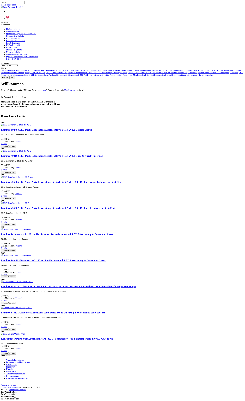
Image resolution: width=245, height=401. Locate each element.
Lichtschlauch (11, 47)
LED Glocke (52, 73)
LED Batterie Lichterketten (79, 70)
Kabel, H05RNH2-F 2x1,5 (36, 73)
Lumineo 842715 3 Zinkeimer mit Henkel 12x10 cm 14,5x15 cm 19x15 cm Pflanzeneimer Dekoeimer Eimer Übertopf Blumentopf (68, 286)
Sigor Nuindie (110, 75)
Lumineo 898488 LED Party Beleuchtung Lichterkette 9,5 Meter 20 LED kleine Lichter (46, 129)
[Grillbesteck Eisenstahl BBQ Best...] (16, 308)
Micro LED (63, 73)
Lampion (237, 70)
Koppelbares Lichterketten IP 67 (47, 70)
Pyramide (64, 70)
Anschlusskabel (93, 73)
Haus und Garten (13, 38)
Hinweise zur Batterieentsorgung (19, 378)
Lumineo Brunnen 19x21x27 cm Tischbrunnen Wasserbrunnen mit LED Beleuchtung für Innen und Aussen (57, 234)
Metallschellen (139, 75)
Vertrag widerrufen (8, 385)
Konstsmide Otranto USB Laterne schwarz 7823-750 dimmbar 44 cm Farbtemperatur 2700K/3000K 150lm (57, 338)
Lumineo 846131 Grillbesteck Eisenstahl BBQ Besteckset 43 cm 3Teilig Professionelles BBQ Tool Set (53, 312)
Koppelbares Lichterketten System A (105, 70)
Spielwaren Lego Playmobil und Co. (21, 34)
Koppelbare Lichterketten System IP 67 (167, 70)
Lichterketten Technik (15, 36)
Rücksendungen (12, 376)
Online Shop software (10, 387)
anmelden (42, 90)
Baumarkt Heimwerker (15, 40)
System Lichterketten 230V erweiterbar (22, 57)
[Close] (15, 392)
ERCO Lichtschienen (14, 45)
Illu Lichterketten (13, 29)
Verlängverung (145, 70)
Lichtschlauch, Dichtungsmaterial (113, 73)
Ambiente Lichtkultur (17, 389)
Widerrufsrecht (12, 371)
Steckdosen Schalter (14, 50)
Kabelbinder (128, 75)
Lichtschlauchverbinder (77, 73)
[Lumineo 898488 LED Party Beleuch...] (16, 125)
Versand (18, 141)
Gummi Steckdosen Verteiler (139, 73)
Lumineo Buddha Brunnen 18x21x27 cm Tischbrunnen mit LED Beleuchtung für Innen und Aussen (53, 260)
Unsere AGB (11, 364)
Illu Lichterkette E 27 (24, 70)
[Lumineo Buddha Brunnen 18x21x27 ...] (16, 255)
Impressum (12, 5)
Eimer (123, 70)
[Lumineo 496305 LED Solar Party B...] (17, 177)
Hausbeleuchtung (13, 43)
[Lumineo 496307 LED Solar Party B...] (15, 203)
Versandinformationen (15, 360)
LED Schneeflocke (41, 75)
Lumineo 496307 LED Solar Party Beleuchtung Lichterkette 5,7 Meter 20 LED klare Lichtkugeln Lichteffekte (58, 208)
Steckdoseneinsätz (8, 70)
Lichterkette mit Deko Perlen (12, 73)
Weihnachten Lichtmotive (16, 54)
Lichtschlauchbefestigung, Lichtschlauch (181, 75)
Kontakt (4, 5)
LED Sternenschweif (224, 70)
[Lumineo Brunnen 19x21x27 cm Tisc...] (16, 229)
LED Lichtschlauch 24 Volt (162, 73)
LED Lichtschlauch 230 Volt (75, 75)
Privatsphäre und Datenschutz (18, 362)
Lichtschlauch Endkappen (218, 73)
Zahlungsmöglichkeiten (15, 374)
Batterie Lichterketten (96, 75)
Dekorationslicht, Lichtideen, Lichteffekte (191, 73)
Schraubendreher (191, 70)
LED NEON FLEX (14, 59)
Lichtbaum (234, 73)
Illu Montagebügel (206, 75)
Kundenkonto (69, 90)
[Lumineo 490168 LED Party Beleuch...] (16, 151)
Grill (31, 75)
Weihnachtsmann (56, 75)
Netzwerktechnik (13, 52)
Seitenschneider (132, 70)
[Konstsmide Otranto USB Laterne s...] (13, 334)
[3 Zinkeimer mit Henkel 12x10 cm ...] (17, 281)
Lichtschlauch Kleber (206, 70)
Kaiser (119, 75)
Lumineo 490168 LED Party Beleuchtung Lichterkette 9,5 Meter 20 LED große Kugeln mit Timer (52, 155)
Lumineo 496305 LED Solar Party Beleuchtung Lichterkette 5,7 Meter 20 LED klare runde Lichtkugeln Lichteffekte (62, 182)
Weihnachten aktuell (14, 31)
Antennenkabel (22, 75)
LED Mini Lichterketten (155, 75)
